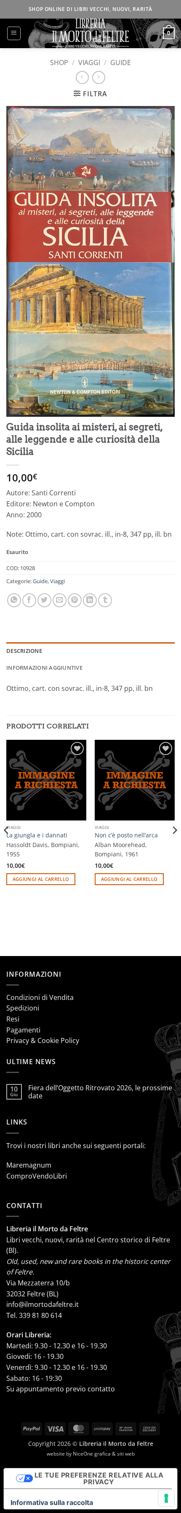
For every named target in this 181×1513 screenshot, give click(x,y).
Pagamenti (23, 1030)
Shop (59, 62)
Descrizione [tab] (24, 651)
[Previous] (7, 847)
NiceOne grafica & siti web (104, 1454)
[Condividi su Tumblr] (105, 600)
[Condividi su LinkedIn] (90, 600)
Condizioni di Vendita (40, 997)
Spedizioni (22, 1008)
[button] (14, 33)
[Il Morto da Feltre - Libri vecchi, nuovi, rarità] (90, 33)
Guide (120, 62)
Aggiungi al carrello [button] (41, 879)
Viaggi (89, 62)
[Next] (174, 847)
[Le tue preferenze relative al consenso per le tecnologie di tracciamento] (166, 1498)
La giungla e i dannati (36, 835)
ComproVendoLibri (36, 1176)
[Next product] (82, 77)
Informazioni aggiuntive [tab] (44, 667)
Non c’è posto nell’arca (126, 835)
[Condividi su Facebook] (29, 600)
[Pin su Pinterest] (75, 600)
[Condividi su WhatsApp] (14, 600)
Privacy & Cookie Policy (42, 1040)
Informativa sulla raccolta (52, 1502)
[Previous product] (98, 77)
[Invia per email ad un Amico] (60, 600)
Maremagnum (28, 1165)
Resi (12, 1019)
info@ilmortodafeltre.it (42, 1304)
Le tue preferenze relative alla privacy (99, 1478)
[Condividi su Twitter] (44, 600)
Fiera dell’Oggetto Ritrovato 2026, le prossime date (100, 1092)
